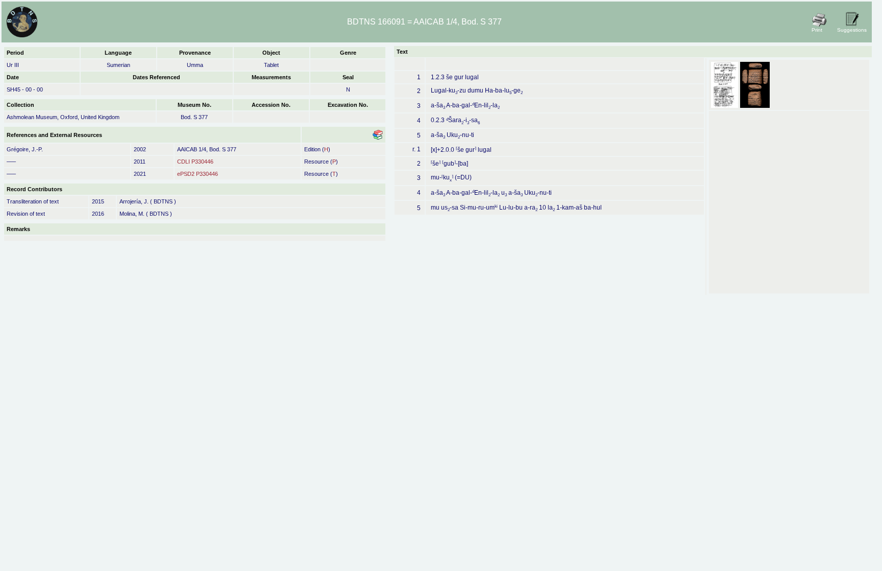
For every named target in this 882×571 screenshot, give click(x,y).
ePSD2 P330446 (197, 174)
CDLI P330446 (195, 161)
